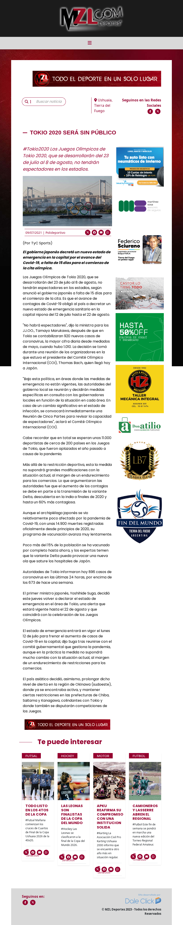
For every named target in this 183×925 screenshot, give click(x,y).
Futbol (139, 755)
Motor (103, 755)
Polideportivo (55, 232)
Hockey (67, 755)
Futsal (31, 755)
